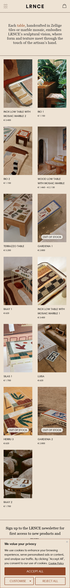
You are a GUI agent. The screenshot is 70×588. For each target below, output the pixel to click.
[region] (35, 563)
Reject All (50, 581)
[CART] (64, 6)
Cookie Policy (56, 563)
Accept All (35, 571)
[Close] (67, 542)
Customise (18, 581)
